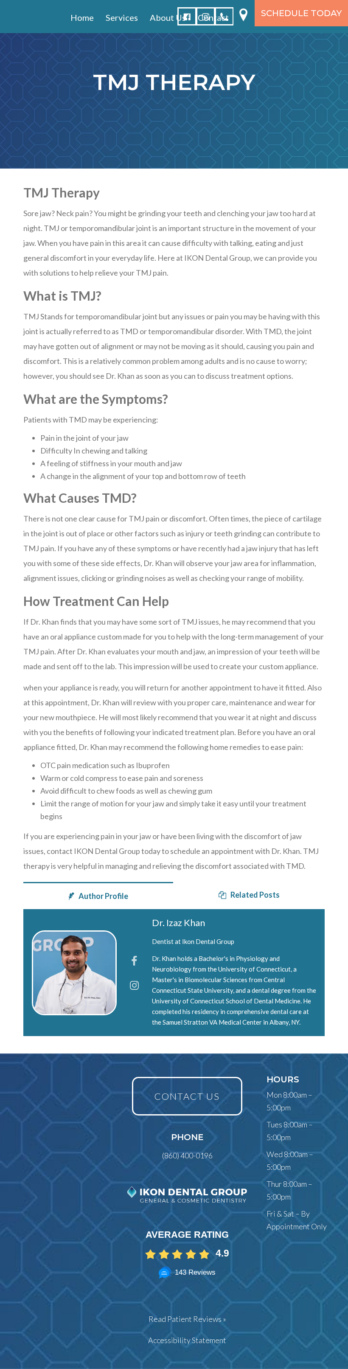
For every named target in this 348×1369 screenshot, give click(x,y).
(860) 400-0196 (187, 1155)
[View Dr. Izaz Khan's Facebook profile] (134, 961)
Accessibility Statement (187, 1340)
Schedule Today (301, 13)
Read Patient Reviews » (187, 1319)
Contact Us (187, 1096)
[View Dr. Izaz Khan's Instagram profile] (134, 985)
